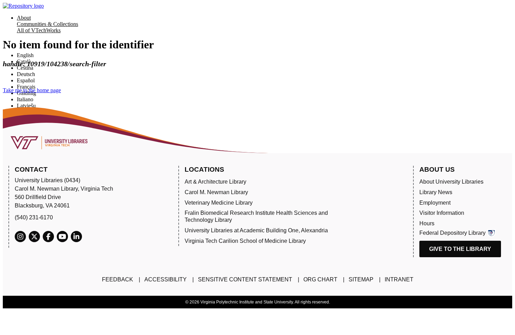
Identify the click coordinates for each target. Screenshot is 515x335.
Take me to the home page (32, 90)
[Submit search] (8, 44)
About (24, 18)
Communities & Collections (47, 24)
